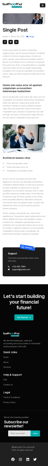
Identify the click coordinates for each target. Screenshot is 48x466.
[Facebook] (13, 459)
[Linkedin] (27, 459)
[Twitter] (35, 459)
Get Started (22, 317)
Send (35, 433)
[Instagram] (20, 459)
